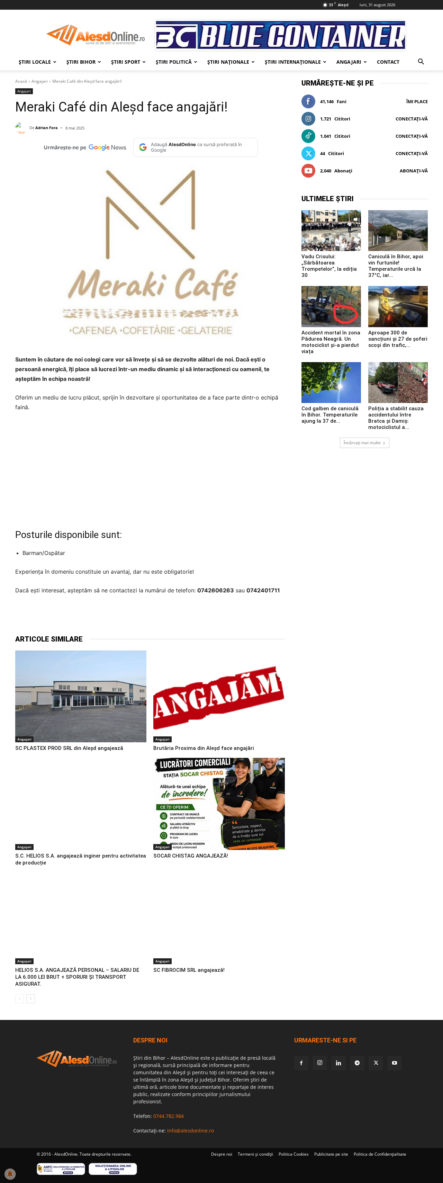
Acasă (21, 81)
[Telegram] (108, 617)
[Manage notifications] (10, 1174)
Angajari (348, 62)
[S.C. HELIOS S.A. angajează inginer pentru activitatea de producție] (80, 804)
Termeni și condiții (255, 1154)
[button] (421, 62)
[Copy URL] (172, 617)
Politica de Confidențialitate (380, 1154)
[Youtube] (394, 1063)
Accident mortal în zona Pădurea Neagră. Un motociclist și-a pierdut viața (330, 342)
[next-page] (30, 998)
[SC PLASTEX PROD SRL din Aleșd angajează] (80, 697)
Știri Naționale (228, 62)
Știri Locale (35, 62)
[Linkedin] (140, 617)
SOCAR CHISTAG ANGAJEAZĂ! (190, 856)
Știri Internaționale (293, 62)
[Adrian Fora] (22, 128)
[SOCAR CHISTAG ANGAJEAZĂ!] (218, 804)
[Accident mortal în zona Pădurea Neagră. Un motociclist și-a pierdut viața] (331, 306)
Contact (388, 62)
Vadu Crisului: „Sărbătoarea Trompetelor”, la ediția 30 (329, 265)
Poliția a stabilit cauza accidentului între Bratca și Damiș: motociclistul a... (396, 417)
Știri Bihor (81, 62)
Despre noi (221, 1154)
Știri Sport (125, 62)
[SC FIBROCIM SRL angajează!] (218, 918)
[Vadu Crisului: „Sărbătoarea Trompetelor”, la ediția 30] (331, 230)
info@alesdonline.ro (190, 1130)
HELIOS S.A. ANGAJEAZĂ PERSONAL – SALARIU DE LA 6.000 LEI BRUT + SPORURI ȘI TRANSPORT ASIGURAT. (77, 977)
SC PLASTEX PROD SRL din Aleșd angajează (69, 748)
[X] (92, 617)
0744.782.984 (168, 1116)
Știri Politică (174, 62)
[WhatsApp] (124, 617)
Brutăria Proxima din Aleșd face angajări (203, 748)
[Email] (156, 617)
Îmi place (417, 101)
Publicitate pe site (331, 1154)
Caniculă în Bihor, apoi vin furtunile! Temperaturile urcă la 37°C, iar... (395, 265)
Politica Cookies (294, 1154)
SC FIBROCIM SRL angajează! (189, 970)
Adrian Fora (46, 127)
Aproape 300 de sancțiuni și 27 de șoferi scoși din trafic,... (397, 339)
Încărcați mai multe (362, 443)
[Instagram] (320, 1063)
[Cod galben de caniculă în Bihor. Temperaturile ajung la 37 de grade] (331, 382)
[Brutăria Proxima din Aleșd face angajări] (218, 697)
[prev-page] (19, 998)
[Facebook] (76, 617)
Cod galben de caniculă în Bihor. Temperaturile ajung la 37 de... (330, 414)
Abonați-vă (414, 171)
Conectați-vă (412, 119)
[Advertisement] (150, 469)
